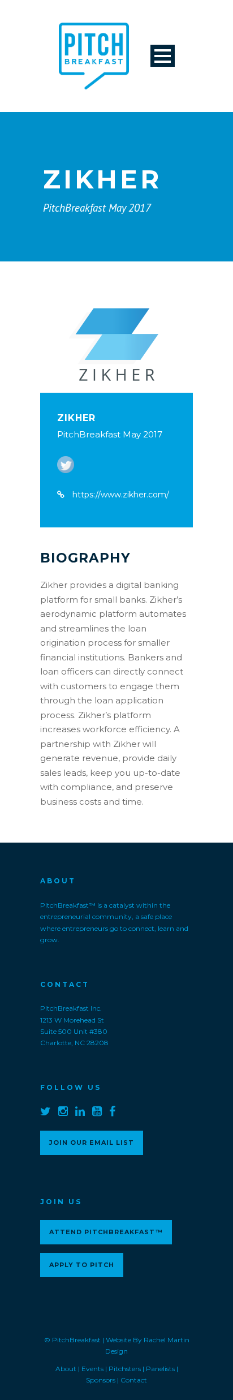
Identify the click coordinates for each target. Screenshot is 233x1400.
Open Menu (162, 56)
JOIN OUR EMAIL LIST (91, 1142)
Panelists (160, 1368)
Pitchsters (125, 1368)
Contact (133, 1380)
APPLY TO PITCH (81, 1265)
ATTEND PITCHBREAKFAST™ (106, 1232)
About (65, 1368)
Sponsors (100, 1380)
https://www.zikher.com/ (120, 494)
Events (92, 1368)
